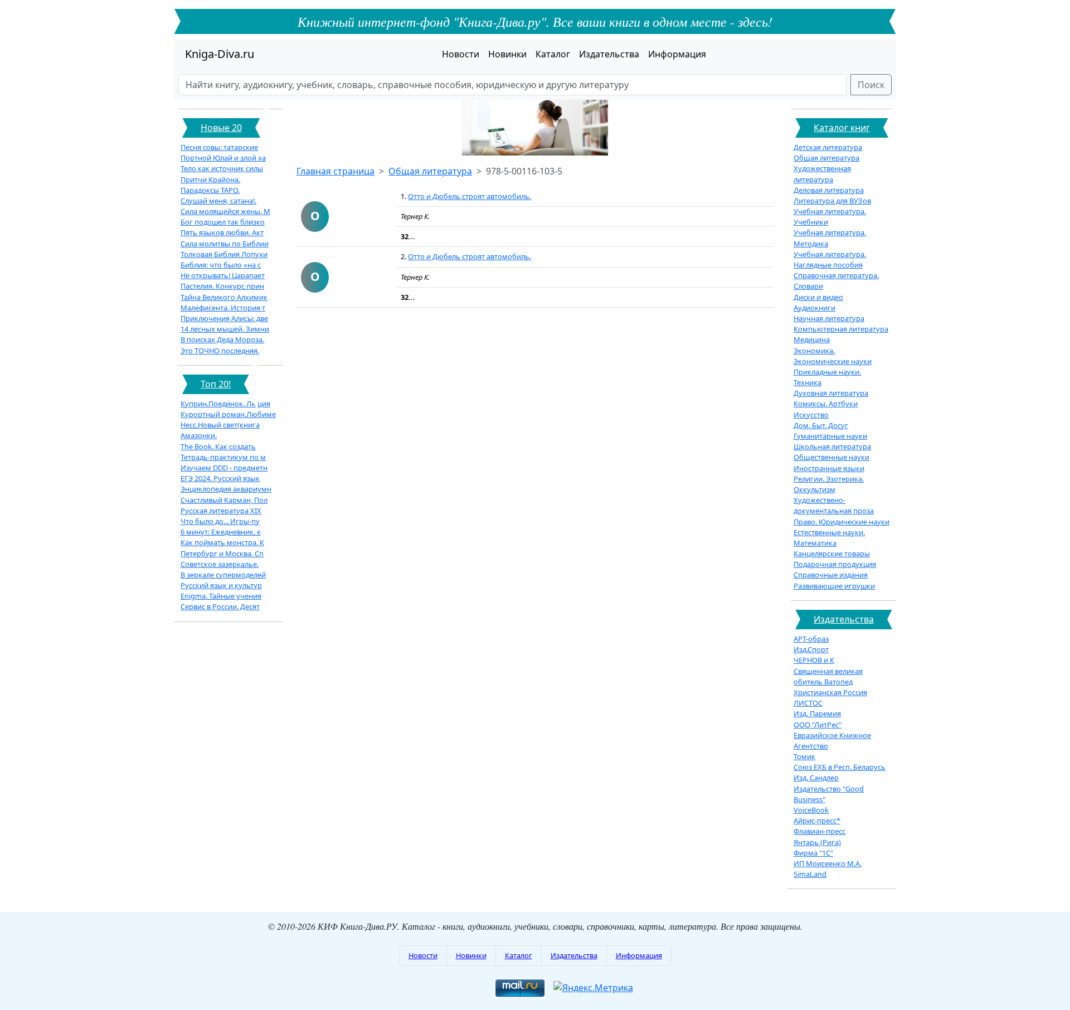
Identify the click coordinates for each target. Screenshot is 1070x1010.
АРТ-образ (811, 639)
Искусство (811, 415)
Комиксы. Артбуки (826, 404)
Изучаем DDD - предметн (224, 468)
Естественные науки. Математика (829, 537)
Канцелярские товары (832, 553)
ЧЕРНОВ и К (814, 660)
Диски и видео (818, 297)
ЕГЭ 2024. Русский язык (220, 478)
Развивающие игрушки (834, 586)
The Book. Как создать (218, 446)
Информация (677, 54)
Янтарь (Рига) (817, 842)
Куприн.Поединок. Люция (225, 404)
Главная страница (335, 171)
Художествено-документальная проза (834, 505)
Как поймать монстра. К (222, 542)
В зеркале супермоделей (223, 575)
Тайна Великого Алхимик (224, 297)
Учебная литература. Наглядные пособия (830, 259)
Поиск (871, 85)
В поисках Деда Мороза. (222, 339)
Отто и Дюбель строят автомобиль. (469, 196)
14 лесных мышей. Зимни (225, 329)
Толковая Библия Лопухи (224, 254)
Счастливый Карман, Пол (224, 500)
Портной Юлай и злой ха (223, 158)
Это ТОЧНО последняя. (220, 351)
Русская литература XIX (221, 511)
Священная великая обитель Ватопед (828, 676)
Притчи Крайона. (210, 179)
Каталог (553, 54)
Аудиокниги (814, 308)
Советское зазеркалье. (220, 564)
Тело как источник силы (222, 168)
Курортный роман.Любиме (228, 414)
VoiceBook (811, 810)
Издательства (609, 54)
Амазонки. (199, 435)
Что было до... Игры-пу (220, 521)
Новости (460, 54)
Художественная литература (822, 173)
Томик (804, 756)
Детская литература (828, 147)
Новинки (507, 54)
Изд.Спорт (811, 649)
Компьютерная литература (841, 329)
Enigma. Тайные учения (221, 596)
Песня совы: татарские (219, 147)
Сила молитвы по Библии (225, 244)
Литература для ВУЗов (832, 201)
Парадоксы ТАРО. (210, 190)
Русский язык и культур (221, 585)
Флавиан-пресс (819, 831)
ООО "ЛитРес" (818, 725)
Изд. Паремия (817, 713)
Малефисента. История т (223, 308)
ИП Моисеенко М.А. (828, 863)
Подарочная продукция (835, 564)
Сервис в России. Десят (220, 606)
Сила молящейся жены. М (225, 211)
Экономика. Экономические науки (833, 356)
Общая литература (430, 171)
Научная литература (829, 318)
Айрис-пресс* (817, 820)
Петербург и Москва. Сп (222, 553)
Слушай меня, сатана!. (218, 201)
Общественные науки (831, 457)
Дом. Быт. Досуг (821, 425)
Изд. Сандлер (816, 778)
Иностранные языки (829, 468)
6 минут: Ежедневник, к (221, 532)
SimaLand (810, 874)
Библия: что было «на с (221, 265)
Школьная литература (832, 446)
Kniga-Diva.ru (219, 53)
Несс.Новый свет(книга (220, 425)
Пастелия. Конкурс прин (222, 286)
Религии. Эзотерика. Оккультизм (829, 484)
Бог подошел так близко (223, 222)
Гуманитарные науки (830, 436)
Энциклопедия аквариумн (226, 489)
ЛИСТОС (808, 703)
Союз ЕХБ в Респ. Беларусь (840, 767)
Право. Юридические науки (841, 522)
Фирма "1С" (813, 853)
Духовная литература (831, 393)
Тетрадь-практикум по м (223, 457)
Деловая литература (829, 190)
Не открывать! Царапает (223, 275)
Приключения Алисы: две (224, 318)
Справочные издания (831, 575)
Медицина (812, 339)
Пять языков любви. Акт (222, 232)
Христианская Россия (830, 692)
